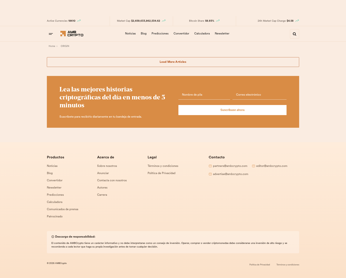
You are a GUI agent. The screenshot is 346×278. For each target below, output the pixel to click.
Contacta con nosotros (112, 180)
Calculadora (202, 33)
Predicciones (160, 33)
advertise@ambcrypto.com (230, 174)
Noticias (130, 33)
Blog (144, 33)
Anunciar (103, 173)
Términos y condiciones (163, 166)
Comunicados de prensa (62, 209)
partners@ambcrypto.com (230, 166)
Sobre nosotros (107, 166)
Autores (102, 187)
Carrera (102, 195)
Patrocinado (55, 216)
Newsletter (222, 33)
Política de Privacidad (161, 173)
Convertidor (181, 33)
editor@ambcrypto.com (271, 166)
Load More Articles (173, 62)
